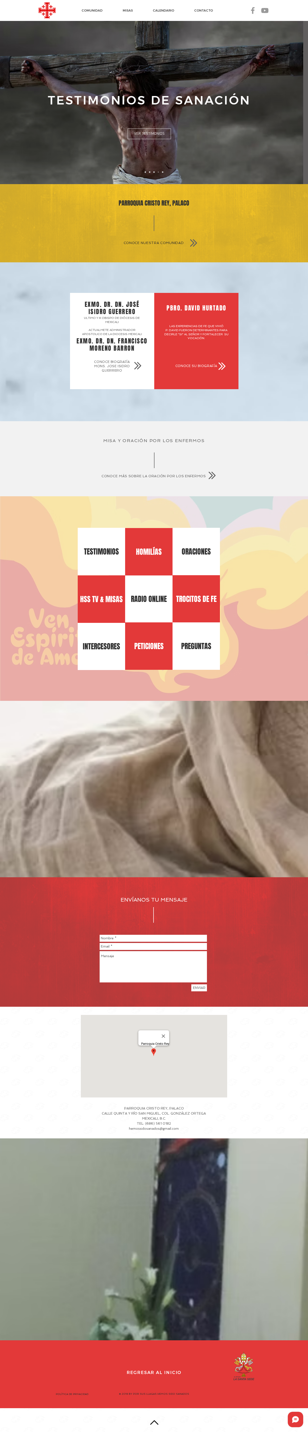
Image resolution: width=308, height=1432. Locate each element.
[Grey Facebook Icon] (252, 10)
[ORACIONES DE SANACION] (145, 172)
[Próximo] (282, 102)
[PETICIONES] (158, 172)
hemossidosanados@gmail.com (154, 1128)
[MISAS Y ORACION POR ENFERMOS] (149, 172)
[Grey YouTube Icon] (264, 10)
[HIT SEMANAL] (162, 172)
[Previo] (26, 102)
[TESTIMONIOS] (154, 172)
